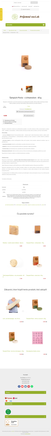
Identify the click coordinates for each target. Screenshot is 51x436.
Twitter (25, 386)
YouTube (22, 386)
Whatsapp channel (32, 386)
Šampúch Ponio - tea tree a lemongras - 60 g (13, 351)
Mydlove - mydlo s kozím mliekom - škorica (13, 243)
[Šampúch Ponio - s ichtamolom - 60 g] (29, 89)
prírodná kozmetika (9, 204)
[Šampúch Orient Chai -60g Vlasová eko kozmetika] (37, 261)
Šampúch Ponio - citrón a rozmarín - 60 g (36, 318)
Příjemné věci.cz (16, 6)
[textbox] (22, 2)
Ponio (28, 106)
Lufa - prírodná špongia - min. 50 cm (11, 318)
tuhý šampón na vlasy (20, 204)
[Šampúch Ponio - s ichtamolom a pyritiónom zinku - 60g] (22, 89)
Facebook (19, 386)
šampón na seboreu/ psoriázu (34, 204)
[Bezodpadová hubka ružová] (37, 337)
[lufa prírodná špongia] (13, 305)
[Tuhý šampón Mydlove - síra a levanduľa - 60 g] (13, 261)
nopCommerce (27, 433)
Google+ (28, 386)
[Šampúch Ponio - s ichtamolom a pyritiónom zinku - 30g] (37, 229)
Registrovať (24, 6)
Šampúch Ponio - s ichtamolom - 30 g (35, 243)
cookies (12, 431)
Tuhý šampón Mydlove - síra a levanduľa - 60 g (13, 276)
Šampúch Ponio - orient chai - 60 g (34, 275)
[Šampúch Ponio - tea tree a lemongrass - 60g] (13, 337)
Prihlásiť (30, 6)
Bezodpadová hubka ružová (33, 351)
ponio (43, 204)
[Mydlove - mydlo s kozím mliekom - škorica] (13, 229)
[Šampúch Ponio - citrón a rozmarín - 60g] (37, 305)
